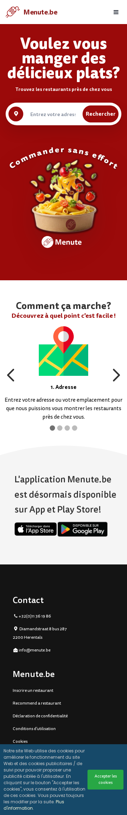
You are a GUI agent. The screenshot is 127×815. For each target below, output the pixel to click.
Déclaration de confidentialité (40, 716)
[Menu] (116, 12)
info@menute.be (34, 650)
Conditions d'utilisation (34, 729)
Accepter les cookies (106, 779)
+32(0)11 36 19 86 (35, 616)
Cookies (20, 742)
